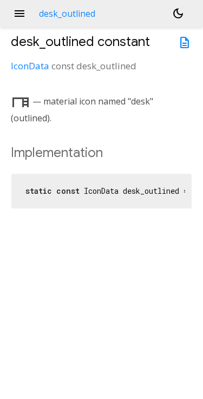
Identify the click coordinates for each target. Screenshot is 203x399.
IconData (30, 66)
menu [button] (19, 13)
